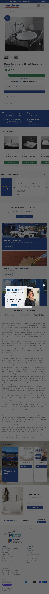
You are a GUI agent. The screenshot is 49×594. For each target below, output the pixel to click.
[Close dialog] (44, 285)
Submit (14, 305)
